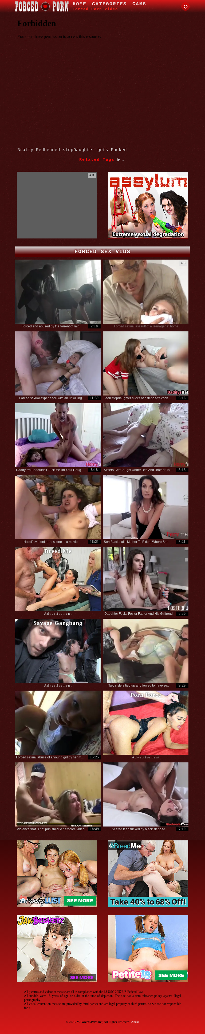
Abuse (135, 1022)
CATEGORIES (109, 4)
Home (79, 4)
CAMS (139, 4)
